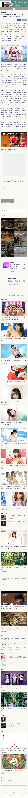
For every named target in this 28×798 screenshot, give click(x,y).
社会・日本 (3, 12)
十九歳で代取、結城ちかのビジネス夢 (10, 508)
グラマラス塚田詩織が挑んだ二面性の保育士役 (13, 381)
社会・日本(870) (4, 187)
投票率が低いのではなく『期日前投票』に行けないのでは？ (13, 783)
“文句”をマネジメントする (6, 780)
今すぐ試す (17, 5)
